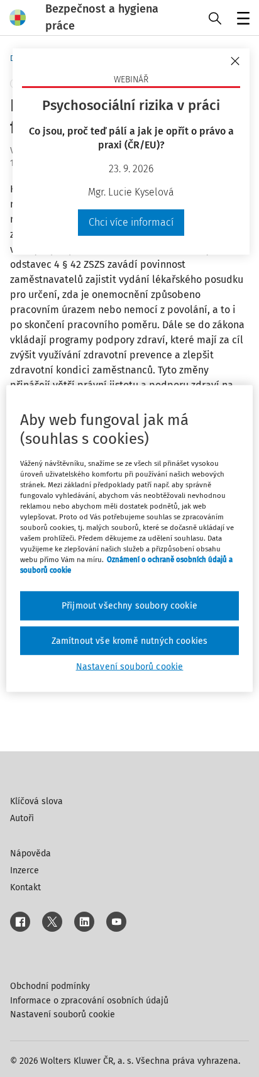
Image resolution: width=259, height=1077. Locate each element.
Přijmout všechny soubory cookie (129, 605)
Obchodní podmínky (50, 986)
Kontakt (25, 887)
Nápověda (30, 853)
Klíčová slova (36, 801)
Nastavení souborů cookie (62, 1014)
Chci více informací (131, 222)
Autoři (22, 818)
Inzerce (24, 870)
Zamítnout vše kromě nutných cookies (130, 640)
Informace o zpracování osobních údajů (89, 1000)
